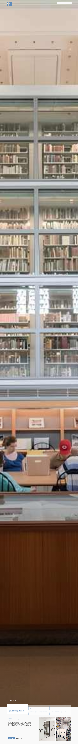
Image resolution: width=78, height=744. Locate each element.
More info (11, 738)
